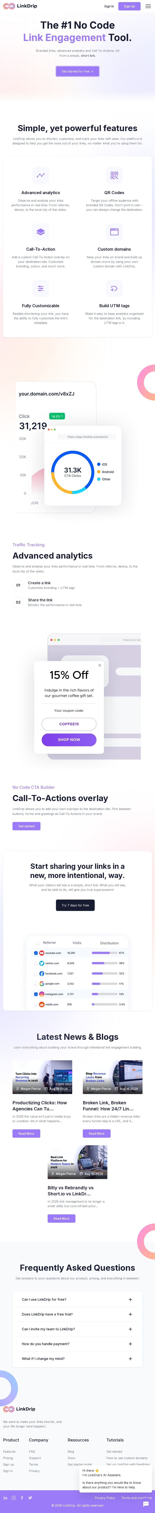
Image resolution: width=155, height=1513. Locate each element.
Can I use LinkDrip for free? (44, 1299)
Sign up (8, 1464)
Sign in (8, 1471)
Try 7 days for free (75, 905)
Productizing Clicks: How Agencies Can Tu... (39, 1106)
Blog (71, 1451)
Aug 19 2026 (58, 1089)
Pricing (8, 1458)
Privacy (34, 1471)
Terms (33, 1464)
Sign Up (129, 6)
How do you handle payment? (46, 1344)
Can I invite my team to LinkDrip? (48, 1329)
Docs (71, 1458)
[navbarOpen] (148, 6)
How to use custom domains (126, 1458)
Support (35, 1458)
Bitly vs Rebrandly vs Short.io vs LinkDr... (71, 1191)
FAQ (32, 1451)
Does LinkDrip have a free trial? (47, 1314)
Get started (26, 826)
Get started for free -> (77, 71)
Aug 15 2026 (129, 1089)
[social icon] (5, 1498)
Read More (26, 1133)
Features (9, 1451)
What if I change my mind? (43, 1359)
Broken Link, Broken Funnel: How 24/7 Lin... (108, 1106)
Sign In (109, 6)
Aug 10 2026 (93, 1174)
